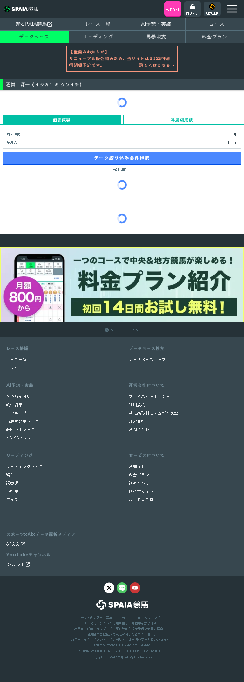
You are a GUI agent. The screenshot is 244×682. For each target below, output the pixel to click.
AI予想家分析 (18, 396)
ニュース (215, 23)
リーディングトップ (25, 466)
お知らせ (137, 466)
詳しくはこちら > (157, 65)
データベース (34, 36)
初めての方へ (141, 483)
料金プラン (139, 475)
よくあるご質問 (143, 500)
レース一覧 (98, 23)
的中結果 (14, 405)
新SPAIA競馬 (31, 23)
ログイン (192, 13)
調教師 (12, 483)
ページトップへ (124, 330)
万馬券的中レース (22, 421)
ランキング (16, 413)
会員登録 (172, 9)
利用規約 (137, 405)
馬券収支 (156, 36)
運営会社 (137, 421)
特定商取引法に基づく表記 (154, 413)
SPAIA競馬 (115, 657)
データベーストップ (147, 360)
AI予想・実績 (156, 23)
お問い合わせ (141, 430)
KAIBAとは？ (19, 438)
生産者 (12, 500)
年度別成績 (182, 119)
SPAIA (13, 544)
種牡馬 (12, 491)
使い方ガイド (141, 491)
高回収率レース (20, 430)
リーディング (98, 36)
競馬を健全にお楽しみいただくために (122, 644)
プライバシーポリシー (149, 396)
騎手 (10, 475)
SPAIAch (16, 564)
